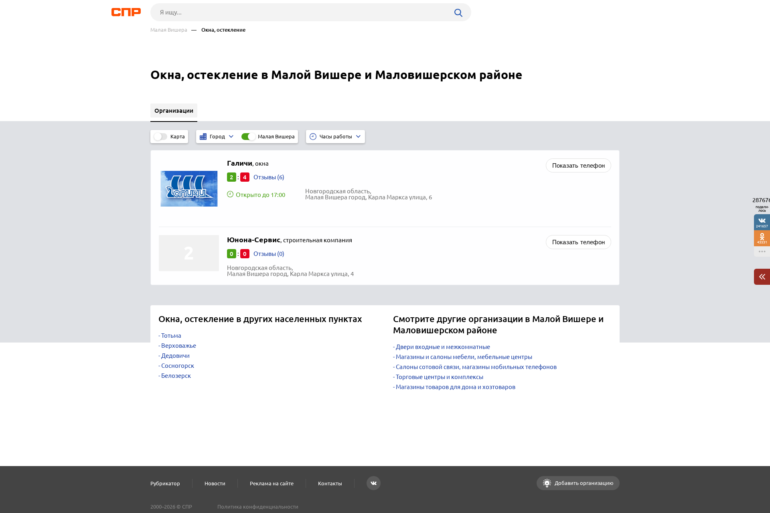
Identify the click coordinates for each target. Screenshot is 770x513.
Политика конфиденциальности (257, 506)
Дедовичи (175, 356)
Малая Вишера (168, 29)
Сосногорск (177, 366)
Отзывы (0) (268, 253)
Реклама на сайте (272, 483)
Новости (215, 483)
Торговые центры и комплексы (439, 377)
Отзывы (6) (268, 177)
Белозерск (176, 376)
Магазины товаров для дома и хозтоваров (455, 387)
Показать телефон (578, 165)
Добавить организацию (583, 483)
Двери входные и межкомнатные (443, 347)
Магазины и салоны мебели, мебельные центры (464, 357)
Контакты (330, 483)
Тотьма (171, 336)
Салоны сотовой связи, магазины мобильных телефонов (476, 367)
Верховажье (178, 346)
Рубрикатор (165, 483)
